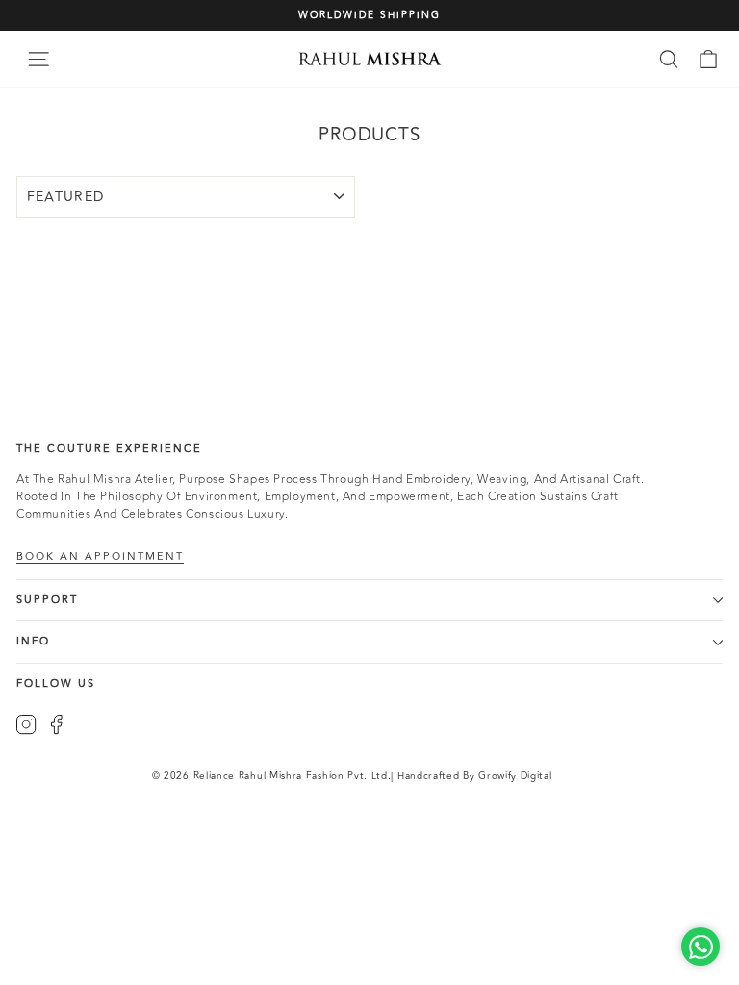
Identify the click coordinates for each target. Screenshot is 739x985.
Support (47, 600)
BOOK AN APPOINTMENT (100, 557)
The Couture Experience (109, 449)
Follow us (55, 683)
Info (33, 641)
